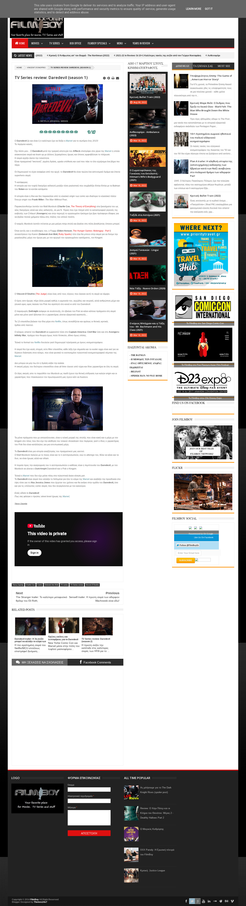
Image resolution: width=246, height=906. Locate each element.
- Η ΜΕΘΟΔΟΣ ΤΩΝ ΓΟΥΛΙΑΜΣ (146, 359)
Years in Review (141, 43)
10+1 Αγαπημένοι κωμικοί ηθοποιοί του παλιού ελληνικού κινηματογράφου (210, 137)
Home (22, 43)
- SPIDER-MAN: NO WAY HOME (146, 375)
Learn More (193, 8)
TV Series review (76, 585)
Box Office (75, 43)
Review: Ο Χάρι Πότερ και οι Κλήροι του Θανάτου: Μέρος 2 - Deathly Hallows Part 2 (156, 813)
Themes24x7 (40, 902)
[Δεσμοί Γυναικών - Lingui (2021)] (147, 230)
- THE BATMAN (138, 355)
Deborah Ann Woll (51, 585)
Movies (35, 43)
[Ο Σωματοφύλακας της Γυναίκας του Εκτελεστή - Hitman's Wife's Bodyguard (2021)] (147, 150)
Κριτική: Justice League (152, 870)
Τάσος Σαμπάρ (18, 585)
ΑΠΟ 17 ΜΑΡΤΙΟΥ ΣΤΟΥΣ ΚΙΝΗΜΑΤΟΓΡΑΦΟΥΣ (145, 65)
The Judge (41, 294)
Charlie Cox (30, 585)
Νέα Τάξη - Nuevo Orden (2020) (147, 288)
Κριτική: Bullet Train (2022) (205, 195)
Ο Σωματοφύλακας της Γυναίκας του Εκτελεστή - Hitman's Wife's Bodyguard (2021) (145, 175)
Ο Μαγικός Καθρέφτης (152, 829)
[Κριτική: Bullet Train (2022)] (147, 77)
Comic (39, 585)
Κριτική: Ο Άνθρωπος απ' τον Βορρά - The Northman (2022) (53, 55)
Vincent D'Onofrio (36, 68)
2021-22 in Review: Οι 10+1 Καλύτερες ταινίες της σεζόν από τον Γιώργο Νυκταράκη (132, 55)
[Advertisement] (168, 24)
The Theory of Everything (83, 206)
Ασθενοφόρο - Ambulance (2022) (198, 55)
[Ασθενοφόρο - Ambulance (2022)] (147, 112)
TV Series (54, 43)
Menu (120, 43)
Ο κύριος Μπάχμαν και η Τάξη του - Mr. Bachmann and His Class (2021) (147, 326)
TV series (64, 585)
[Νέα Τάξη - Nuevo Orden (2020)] (147, 268)
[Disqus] (67, 717)
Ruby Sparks (65, 234)
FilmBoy (34, 899)
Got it (209, 8)
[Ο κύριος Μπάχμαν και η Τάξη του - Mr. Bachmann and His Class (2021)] (147, 303)
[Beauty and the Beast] (203, 509)
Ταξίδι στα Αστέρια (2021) (145, 215)
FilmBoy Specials (97, 43)
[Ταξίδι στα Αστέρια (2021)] (147, 195)
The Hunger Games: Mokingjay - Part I (91, 231)
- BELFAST (135, 371)
